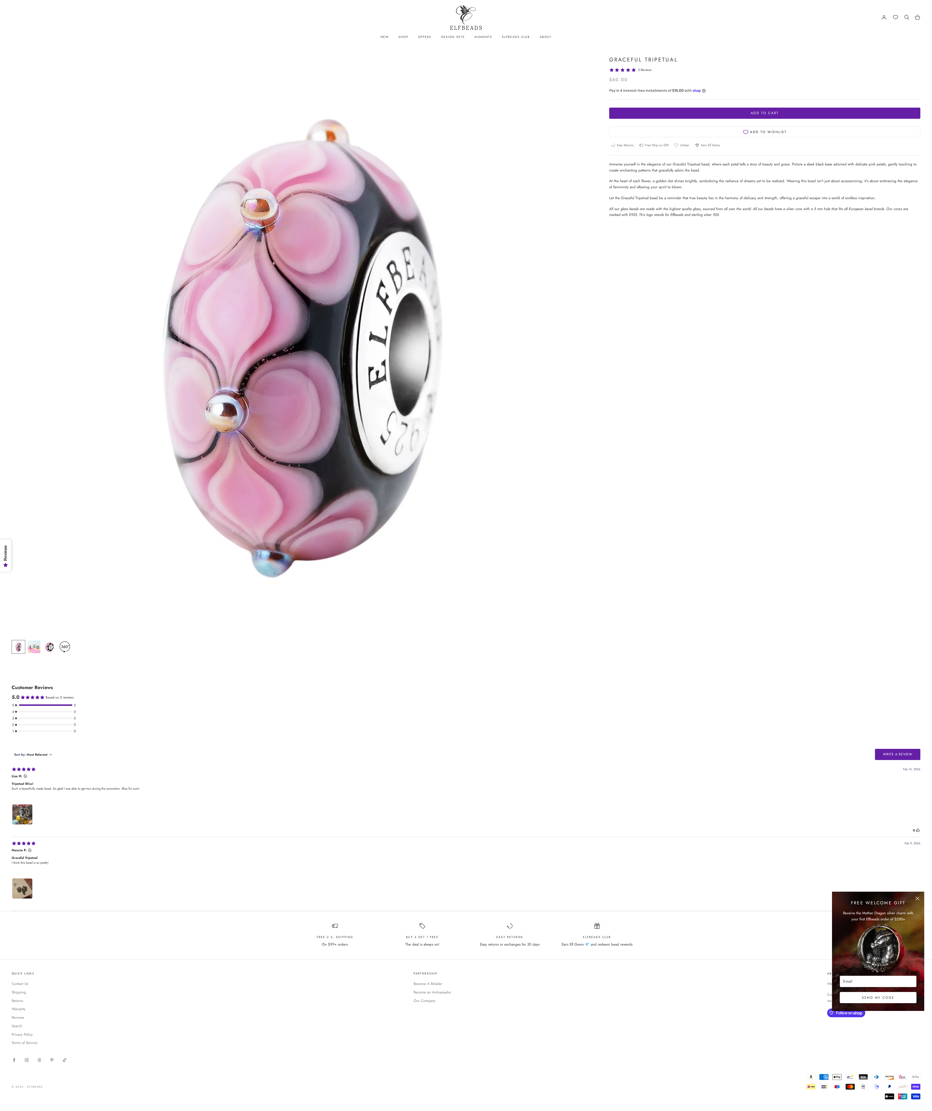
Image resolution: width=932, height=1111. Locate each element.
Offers (425, 37)
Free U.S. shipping (335, 937)
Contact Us (20, 983)
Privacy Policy (22, 1034)
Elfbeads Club (516, 37)
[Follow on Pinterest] (52, 1060)
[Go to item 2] (34, 647)
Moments (483, 37)
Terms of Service (24, 1042)
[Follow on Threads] (39, 1060)
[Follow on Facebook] (14, 1060)
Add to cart (765, 113)
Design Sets (453, 37)
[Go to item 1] (18, 647)
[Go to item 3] (49, 647)
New (385, 37)
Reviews (18, 1017)
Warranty (18, 1009)
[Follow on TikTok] (64, 1060)
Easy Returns (509, 937)
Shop (403, 37)
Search (17, 1026)
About (546, 37)
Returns (17, 1000)
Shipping (19, 992)
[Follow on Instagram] (26, 1060)
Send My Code (878, 997)
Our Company (425, 1000)
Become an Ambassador (432, 992)
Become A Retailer (428, 983)
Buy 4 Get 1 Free (422, 937)
